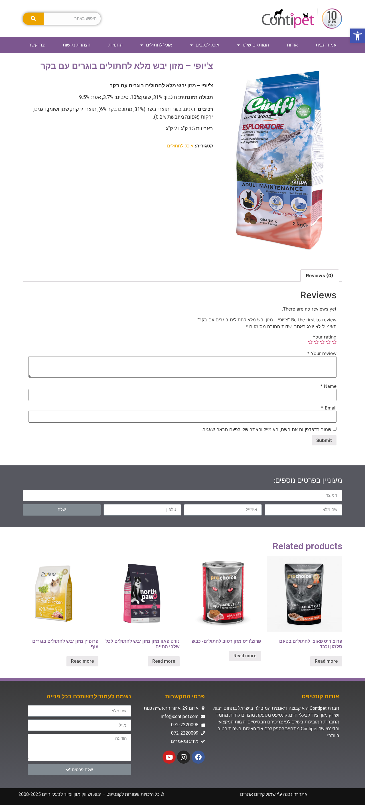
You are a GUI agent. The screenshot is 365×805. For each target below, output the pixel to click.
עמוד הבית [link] (326, 45)
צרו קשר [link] (37, 45)
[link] (357, 36)
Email (328, 407)
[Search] (33, 19)
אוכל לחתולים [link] (159, 45)
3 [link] (322, 342)
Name (328, 386)
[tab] (319, 275)
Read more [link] (326, 661)
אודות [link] (292, 45)
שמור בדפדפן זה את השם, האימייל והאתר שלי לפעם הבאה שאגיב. (266, 429)
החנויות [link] (115, 45)
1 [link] (334, 342)
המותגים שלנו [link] (256, 45)
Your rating (324, 336)
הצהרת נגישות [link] (76, 45)
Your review (321, 353)
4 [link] (316, 342)
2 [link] (328, 342)
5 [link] (310, 342)
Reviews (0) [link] (319, 275)
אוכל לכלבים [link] (207, 45)
